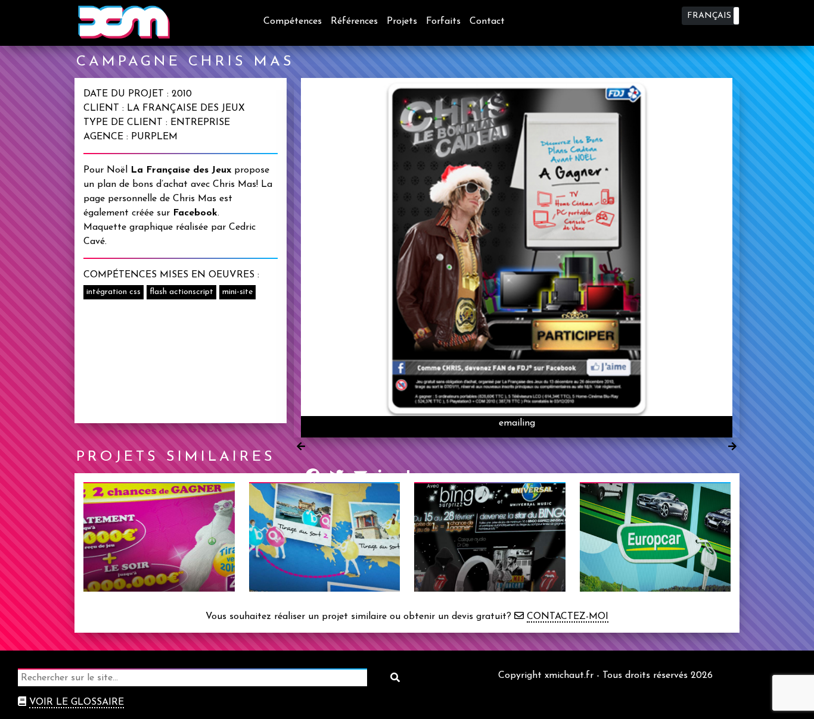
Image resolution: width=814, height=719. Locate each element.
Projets (402, 21)
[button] (711, 16)
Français (709, 15)
